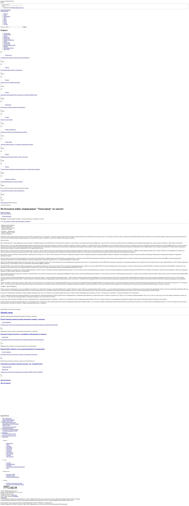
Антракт (8, 446)
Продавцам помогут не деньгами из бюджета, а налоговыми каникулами (19, 354)
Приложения (7, 16)
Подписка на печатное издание (14, 483)
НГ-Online (9, 465)
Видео (5, 20)
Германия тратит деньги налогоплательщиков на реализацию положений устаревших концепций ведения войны (29, 324)
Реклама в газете (10, 475)
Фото (5, 19)
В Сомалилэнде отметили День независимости (12, 190)
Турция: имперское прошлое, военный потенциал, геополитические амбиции (20, 169)
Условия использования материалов (15, 466)
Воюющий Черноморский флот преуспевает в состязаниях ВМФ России (19, 95)
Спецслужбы (7, 44)
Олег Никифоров (6, 322)
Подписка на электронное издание (15, 484)
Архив (5, 23)
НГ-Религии (9, 443)
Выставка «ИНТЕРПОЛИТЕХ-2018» (9, 433)
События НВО (7, 34)
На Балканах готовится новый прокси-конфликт (13, 107)
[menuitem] (96, 13)
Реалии (5, 36)
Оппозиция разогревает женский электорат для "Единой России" (22, 364)
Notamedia (15, 496)
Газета (5, 15)
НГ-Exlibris (9, 447)
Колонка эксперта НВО (9, 45)
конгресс (8, 221)
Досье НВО (6, 49)
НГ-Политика (9, 452)
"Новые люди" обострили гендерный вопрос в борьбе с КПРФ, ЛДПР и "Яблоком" (22, 372)
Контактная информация (12, 477)
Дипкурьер (9, 448)
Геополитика (7, 38)
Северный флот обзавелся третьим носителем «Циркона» (15, 57)
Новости (6, 13)
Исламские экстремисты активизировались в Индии (14, 132)
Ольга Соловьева (6, 352)
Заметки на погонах (9, 48)
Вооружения (7, 42)
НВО (7, 444)
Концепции (6, 37)
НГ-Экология (9, 456)
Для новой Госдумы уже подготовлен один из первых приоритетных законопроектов (22, 339)
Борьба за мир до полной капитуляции (10, 82)
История (6, 46)
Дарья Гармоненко (6, 367)
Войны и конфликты (9, 40)
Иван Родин (5, 337)
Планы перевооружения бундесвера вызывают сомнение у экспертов (23, 319)
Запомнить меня (8, 7)
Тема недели (7, 33)
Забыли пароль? (20, 7)
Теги (7, 468)
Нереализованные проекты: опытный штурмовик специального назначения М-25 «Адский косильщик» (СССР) (10, 429)
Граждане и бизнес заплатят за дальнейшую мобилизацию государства (23, 334)
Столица (8, 455)
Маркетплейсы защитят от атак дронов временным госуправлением (23, 349)
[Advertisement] (9, 400)
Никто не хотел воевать (6, 119)
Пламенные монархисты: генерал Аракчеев (12, 181)
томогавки (27, 221)
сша (5, 221)
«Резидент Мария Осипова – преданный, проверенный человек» (17, 144)
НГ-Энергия (9, 454)
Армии (5, 41)
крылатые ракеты (20, 221)
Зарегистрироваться (6, 10)
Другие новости (6, 380)
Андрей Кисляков (6, 216)
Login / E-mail (5, 4)
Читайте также (7, 312)
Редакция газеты (10, 464)
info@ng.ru (14, 495)
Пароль (3, 6)
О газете (6, 24)
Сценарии (9, 451)
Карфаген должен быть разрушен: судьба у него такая (14, 157)
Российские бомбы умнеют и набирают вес (11, 70)
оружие (13, 221)
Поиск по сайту (4, 27)
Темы (5, 17)
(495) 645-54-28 (9, 493)
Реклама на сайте (10, 474)
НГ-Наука (8, 450)
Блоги (5, 21)
